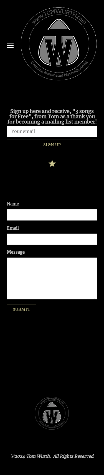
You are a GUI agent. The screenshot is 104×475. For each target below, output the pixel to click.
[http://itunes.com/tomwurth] (52, 164)
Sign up (52, 144)
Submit (22, 309)
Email (13, 228)
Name (13, 204)
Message (16, 252)
